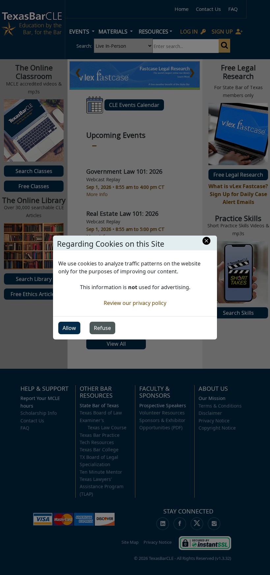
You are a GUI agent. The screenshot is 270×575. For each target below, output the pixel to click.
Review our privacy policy (135, 303)
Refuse (102, 328)
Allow (69, 328)
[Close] (206, 241)
